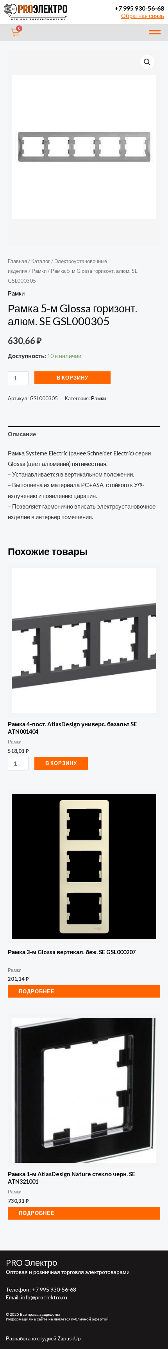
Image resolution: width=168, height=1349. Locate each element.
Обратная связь (142, 16)
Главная (17, 261)
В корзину (72, 377)
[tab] (84, 434)
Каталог (40, 261)
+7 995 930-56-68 (139, 8)
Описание (22, 434)
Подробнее (37, 991)
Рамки (39, 271)
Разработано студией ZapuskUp (43, 1338)
